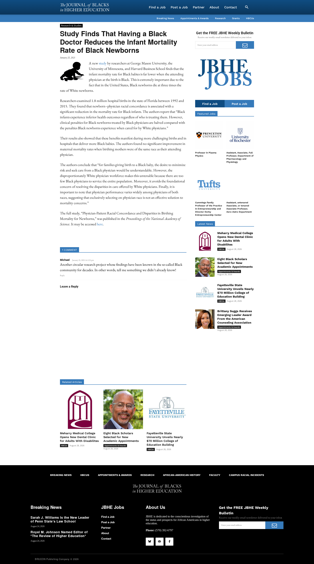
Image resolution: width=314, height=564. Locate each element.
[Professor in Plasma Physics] (209, 135)
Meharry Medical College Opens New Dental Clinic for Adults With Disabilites (79, 437)
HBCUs (64, 445)
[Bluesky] (150, 542)
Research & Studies (71, 25)
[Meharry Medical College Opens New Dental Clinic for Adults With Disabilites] (80, 409)
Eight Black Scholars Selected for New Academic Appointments (121, 437)
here (100, 224)
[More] (151, 238)
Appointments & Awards (115, 445)
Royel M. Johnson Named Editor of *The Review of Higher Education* (59, 534)
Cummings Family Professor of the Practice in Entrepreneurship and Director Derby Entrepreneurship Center (208, 208)
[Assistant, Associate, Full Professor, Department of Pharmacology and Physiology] (240, 135)
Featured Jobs (206, 113)
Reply (62, 275)
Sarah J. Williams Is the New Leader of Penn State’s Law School (60, 519)
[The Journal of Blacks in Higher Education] (84, 7)
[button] (246, 7)
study (102, 63)
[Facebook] (169, 542)
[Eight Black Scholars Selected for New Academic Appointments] (123, 409)
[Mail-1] (160, 542)
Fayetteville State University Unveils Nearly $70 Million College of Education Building (165, 439)
